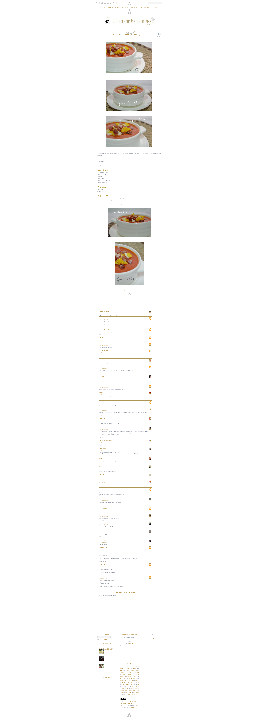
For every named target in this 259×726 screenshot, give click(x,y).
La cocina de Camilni (103, 350)
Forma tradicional (135, 7)
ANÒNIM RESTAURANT (104, 311)
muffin (138, 682)
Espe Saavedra (102, 337)
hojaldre (125, 678)
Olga (137, 705)
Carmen (101, 392)
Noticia (122, 684)
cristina (101, 360)
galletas (135, 676)
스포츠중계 (105, 582)
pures (126, 690)
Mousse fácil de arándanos (103, 647)
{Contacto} (156, 7)
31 (160, 34)
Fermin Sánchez (102, 448)
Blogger (155, 634)
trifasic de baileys (103, 508)
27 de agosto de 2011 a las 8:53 (103, 459)
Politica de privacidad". (132, 707)
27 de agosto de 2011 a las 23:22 (103, 509)
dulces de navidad (136, 672)
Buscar (159, 3)
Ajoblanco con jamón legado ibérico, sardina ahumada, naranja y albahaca (109, 664)
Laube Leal (101, 523)
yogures (133, 694)
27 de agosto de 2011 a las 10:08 (103, 467)
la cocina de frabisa (103, 547)
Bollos (128, 668)
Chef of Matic (125, 7)
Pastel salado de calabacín (108, 649)
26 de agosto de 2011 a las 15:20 (103, 313)
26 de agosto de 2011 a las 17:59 (103, 377)
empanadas (124, 674)
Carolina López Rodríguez (104, 329)
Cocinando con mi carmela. (103, 670)
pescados (137, 686)
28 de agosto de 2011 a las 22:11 (103, 516)
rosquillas (122, 692)
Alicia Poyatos (102, 418)
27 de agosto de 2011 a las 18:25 (103, 500)
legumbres (125, 680)
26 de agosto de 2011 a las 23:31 (103, 429)
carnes (121, 670)
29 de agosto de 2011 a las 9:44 (103, 548)
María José (101, 515)
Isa (100, 481)
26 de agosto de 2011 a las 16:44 (103, 345)
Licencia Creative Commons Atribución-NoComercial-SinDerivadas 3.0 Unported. (128, 703)
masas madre (137, 680)
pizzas (123, 688)
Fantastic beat (102, 564)
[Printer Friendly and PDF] (129, 296)
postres (127, 688)
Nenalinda (101, 428)
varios (125, 694)
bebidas (134, 666)
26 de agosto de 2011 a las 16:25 (103, 319)
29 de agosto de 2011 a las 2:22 (103, 542)
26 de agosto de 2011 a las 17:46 (103, 368)
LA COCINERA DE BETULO (105, 440)
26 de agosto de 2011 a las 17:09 (103, 352)
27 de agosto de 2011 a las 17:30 (103, 490)
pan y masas (129, 684)
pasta (138, 684)
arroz (130, 666)
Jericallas (105, 656)
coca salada (137, 670)
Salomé (100, 466)
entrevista (127, 676)
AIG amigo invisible (123, 666)
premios (132, 688)
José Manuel (102, 376)
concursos (122, 672)
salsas (126, 692)
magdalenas (131, 680)
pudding (123, 690)
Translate (105, 639)
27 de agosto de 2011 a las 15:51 (103, 482)
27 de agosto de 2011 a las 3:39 (103, 450)
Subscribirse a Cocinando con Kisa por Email (149, 638)
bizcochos (122, 668)
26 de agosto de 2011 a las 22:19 (103, 403)
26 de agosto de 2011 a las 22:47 (103, 410)
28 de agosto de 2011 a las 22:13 (103, 524)
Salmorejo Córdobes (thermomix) (126, 34)
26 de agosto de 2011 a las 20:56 (103, 394)
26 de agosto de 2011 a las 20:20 (103, 387)
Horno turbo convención (133, 678)
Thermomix (102, 7)
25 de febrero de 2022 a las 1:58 (103, 578)
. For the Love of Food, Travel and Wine (106, 648)
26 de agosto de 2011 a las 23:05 (103, 419)
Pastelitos (101, 318)
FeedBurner (131, 643)
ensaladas (130, 674)
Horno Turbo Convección (146, 7)
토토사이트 (106, 567)
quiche (134, 690)
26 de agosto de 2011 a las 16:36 (103, 338)
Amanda (101, 531)
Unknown (101, 386)
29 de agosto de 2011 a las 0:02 (103, 532)
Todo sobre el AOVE (102, 670)
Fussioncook (110, 7)
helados (121, 678)
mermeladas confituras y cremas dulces (128, 682)
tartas (130, 692)
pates (132, 686)
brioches (134, 668)
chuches (128, 670)
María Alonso (102, 366)
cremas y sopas (128, 672)
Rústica (100, 655)
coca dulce (132, 670)
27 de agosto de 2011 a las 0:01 (103, 442)
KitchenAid (117, 7)
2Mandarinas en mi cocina (103, 662)
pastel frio (123, 686)
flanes (131, 676)
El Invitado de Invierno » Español (105, 646)
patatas (128, 686)
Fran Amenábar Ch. (103, 540)
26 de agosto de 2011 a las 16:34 (103, 330)
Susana (100, 458)
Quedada (130, 690)
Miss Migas (101, 474)
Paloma (101, 408)
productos (137, 688)
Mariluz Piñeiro (102, 402)
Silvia (100, 498)
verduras (129, 694)
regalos (138, 690)
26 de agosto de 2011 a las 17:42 (103, 361)
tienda (134, 692)
